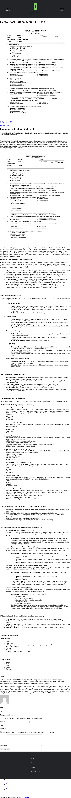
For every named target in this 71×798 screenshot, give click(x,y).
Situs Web (3, 728)
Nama (2, 722)
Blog (32, 763)
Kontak (33, 767)
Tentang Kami (35, 771)
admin (2, 125)
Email (2, 725)
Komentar (3, 746)
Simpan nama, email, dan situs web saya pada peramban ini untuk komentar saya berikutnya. (29, 732)
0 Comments (7, 125)
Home (33, 758)
